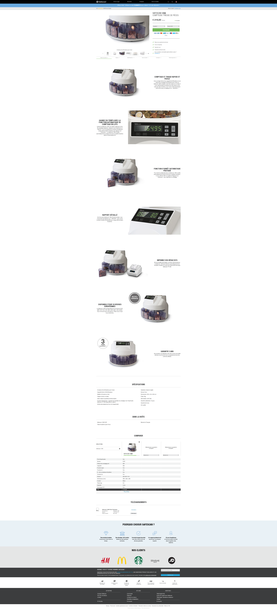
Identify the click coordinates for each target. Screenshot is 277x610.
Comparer (158, 57)
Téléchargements (172, 57)
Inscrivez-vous (170, 575)
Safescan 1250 (99, 448)
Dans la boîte (144, 57)
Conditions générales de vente (122, 605)
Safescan (128, 454)
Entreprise (142, 1)
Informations (133, 509)
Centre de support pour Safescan (164, 595)
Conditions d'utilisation (133, 605)
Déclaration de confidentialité (157, 605)
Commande (166, 30)
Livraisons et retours (132, 597)
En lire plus (100, 601)
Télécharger (133, 513)
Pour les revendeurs (102, 595)
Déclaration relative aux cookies (144, 605)
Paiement (129, 595)
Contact (99, 597)
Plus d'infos (126, 491)
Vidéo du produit (103, 57)
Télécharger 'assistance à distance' (165, 597)
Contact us (157, 53)
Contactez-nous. (177, 8)
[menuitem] (101, 2)
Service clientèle (155, 1)
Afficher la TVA (167, 605)
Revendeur (129, 1)
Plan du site (112, 605)
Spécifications (130, 57)
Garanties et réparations (132, 599)
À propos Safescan (101, 593)
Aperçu (117, 57)
